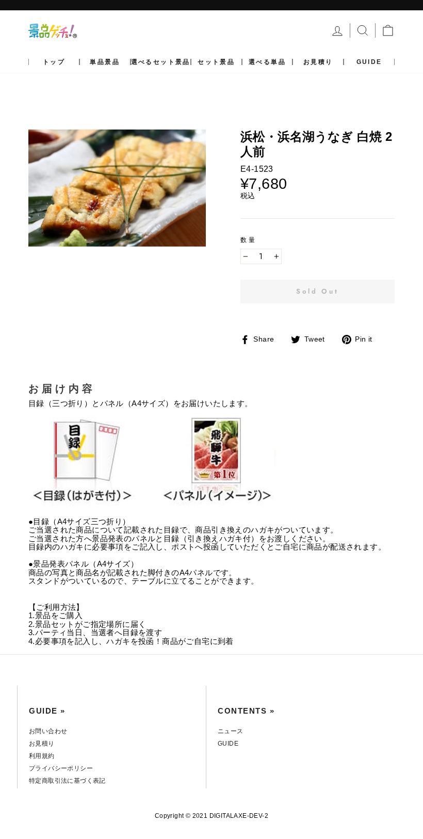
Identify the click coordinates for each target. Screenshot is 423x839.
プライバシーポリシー (61, 768)
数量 (248, 240)
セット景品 (216, 62)
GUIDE (369, 62)
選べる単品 (267, 62)
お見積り (318, 62)
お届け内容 (61, 388)
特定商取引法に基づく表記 (67, 780)
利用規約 (42, 756)
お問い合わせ (48, 731)
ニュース (230, 731)
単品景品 (105, 62)
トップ (54, 62)
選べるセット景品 (160, 62)
